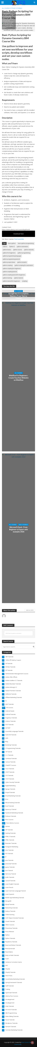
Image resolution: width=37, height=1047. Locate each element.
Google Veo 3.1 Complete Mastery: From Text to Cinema (18, 296)
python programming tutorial (11, 259)
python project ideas (9, 262)
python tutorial (18, 278)
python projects (22, 262)
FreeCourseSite (19, 239)
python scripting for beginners (12, 268)
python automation (22, 246)
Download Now (18, 234)
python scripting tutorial (10, 271)
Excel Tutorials (23, 524)
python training (7, 278)
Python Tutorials (16, 8)
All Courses (6, 8)
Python (5, 246)
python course (17, 249)
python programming (24, 253)
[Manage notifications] (32, 1042)
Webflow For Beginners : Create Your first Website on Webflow (18, 377)
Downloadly (17, 1044)
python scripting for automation (24, 265)
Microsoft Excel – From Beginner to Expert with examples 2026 (18, 529)
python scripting (7, 265)
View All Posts (29, 610)
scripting (24, 281)
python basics (7, 249)
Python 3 (12, 246)
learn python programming (26, 243)
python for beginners (9, 253)
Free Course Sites (26, 1042)
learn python (12, 243)
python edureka (29, 249)
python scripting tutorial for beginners (14, 275)
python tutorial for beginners (11, 281)
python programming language (12, 256)
